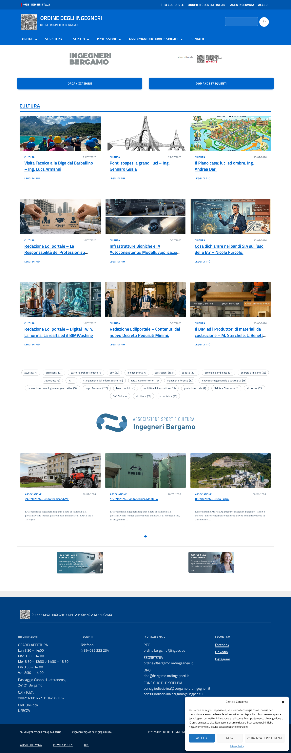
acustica (30, 373)
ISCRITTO (78, 39)
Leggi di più (32, 178)
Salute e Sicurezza (226, 388)
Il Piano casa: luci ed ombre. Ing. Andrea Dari (224, 166)
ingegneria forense (180, 380)
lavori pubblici (125, 388)
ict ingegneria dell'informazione (103, 380)
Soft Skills (120, 396)
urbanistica (168, 396)
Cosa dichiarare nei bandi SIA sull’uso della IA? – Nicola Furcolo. (229, 249)
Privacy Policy (237, 746)
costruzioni (164, 373)
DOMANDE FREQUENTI (211, 83)
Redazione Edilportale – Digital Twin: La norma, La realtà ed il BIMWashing (58, 332)
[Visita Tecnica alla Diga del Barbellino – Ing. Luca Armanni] (60, 133)
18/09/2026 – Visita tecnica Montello (134, 499)
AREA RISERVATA (242, 4)
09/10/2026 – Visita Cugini (212, 499)
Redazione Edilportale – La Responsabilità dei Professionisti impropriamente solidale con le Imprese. (54, 255)
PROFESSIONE (107, 39)
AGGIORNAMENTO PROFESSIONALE (154, 39)
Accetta (201, 738)
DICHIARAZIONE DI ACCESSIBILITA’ (92, 732)
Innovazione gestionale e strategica (224, 380)
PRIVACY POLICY (63, 745)
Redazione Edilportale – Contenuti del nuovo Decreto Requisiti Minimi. (145, 332)
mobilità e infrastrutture (160, 388)
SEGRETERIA (54, 39)
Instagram (222, 659)
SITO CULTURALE (172, 4)
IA (71, 380)
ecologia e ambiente (218, 373)
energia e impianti (253, 373)
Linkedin (221, 652)
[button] (283, 702)
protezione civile (195, 388)
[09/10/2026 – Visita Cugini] (230, 470)
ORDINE (27, 39)
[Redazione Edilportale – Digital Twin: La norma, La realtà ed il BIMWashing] (60, 299)
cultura (189, 373)
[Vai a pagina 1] (145, 536)
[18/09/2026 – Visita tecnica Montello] (145, 470)
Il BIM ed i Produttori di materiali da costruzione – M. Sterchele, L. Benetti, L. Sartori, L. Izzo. (230, 335)
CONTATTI (197, 39)
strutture (143, 396)
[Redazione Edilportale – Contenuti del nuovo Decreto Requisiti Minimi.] (145, 299)
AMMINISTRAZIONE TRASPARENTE (40, 732)
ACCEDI (263, 4)
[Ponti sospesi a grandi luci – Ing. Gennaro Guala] (145, 133)
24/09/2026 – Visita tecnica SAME (47, 499)
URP (86, 745)
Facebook (222, 644)
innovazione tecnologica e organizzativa (52, 388)
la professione (97, 388)
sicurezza (254, 388)
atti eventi (54, 373)
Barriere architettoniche (86, 373)
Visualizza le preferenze (265, 738)
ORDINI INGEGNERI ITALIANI (207, 4)
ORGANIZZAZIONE (80, 83)
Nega (229, 738)
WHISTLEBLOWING (31, 745)
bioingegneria (136, 373)
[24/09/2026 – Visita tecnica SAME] (60, 470)
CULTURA (30, 105)
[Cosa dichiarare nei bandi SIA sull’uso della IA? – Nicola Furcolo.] (230, 216)
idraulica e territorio (145, 380)
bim (114, 373)
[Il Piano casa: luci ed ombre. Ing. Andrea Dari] (230, 133)
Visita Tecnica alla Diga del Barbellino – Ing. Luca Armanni (58, 166)
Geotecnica (52, 380)
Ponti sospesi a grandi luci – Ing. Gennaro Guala (140, 166)
